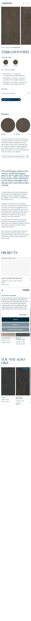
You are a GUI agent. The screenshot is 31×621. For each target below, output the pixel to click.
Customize (14, 324)
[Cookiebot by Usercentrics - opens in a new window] (22, 290)
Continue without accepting (15, 329)
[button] (11, 99)
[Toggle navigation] (28, 3)
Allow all (15, 319)
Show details (22, 314)
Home (2, 47)
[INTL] (8, 3)
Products (8, 47)
